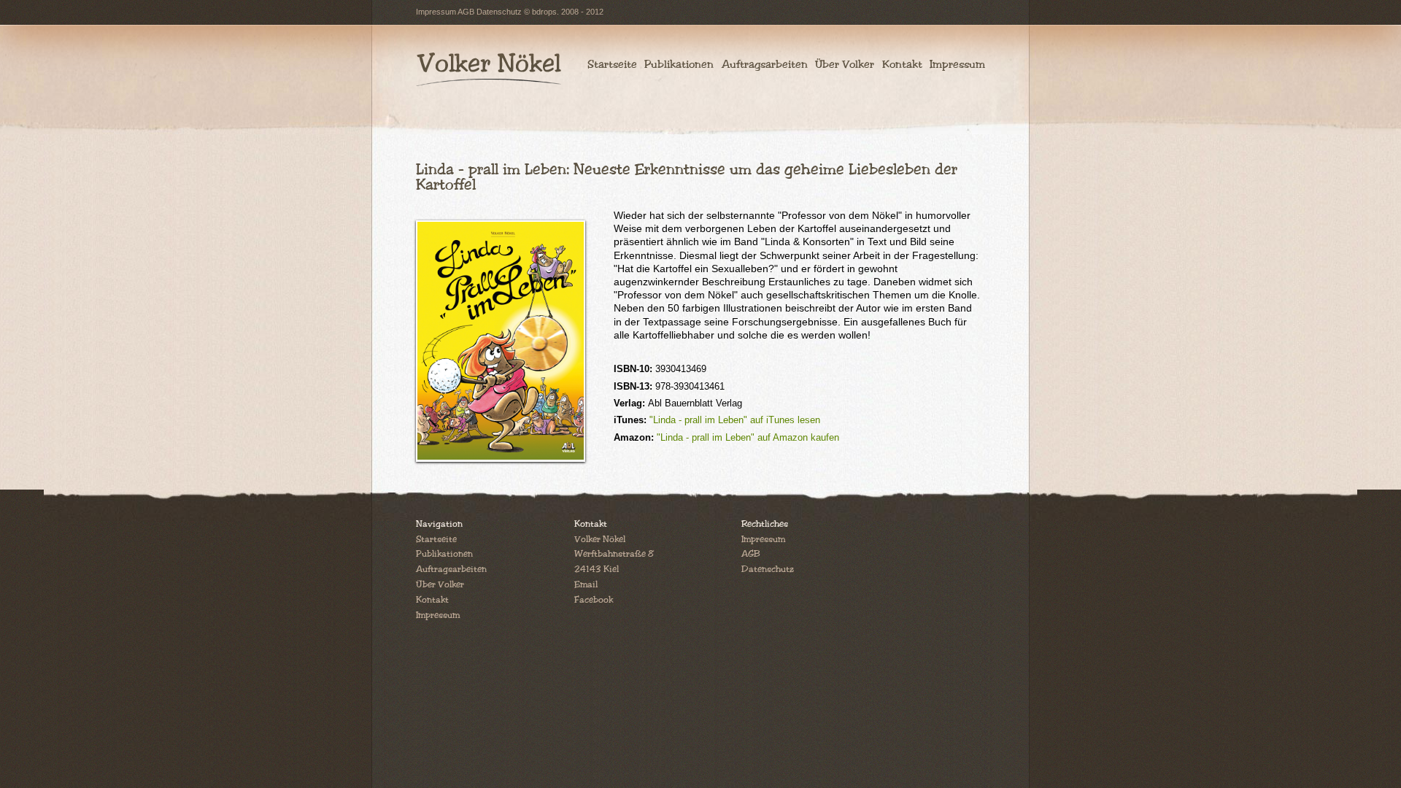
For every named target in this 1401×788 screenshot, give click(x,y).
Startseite (612, 64)
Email (586, 585)
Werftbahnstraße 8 (614, 554)
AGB (466, 11)
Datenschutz (499, 11)
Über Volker (844, 64)
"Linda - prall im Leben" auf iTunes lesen (734, 419)
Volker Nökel (599, 539)
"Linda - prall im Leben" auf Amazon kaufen (748, 437)
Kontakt (902, 64)
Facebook (593, 600)
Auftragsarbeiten (764, 64)
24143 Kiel (596, 569)
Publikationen (679, 64)
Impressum (436, 11)
